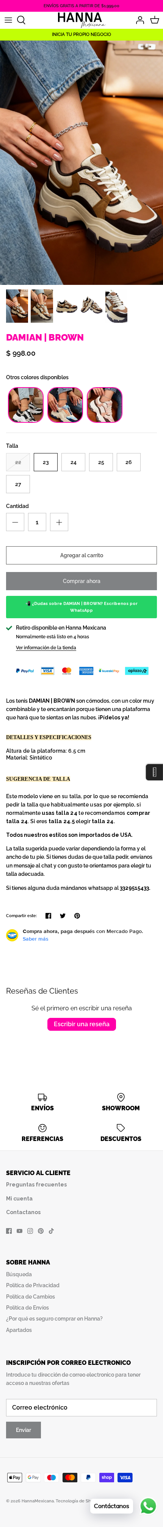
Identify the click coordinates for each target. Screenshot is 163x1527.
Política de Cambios (30, 1297)
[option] (81, 163)
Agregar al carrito (81, 555)
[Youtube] (19, 1231)
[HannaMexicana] (81, 19)
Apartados (19, 1330)
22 (18, 462)
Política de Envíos (27, 1308)
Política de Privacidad (33, 1285)
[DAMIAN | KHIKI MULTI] (65, 421)
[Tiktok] (51, 1231)
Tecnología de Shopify (78, 1501)
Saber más (36, 938)
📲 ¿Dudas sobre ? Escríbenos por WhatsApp (81, 607)
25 (101, 462)
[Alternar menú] (8, 20)
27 (18, 484)
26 (128, 462)
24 (74, 462)
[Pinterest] (41, 1231)
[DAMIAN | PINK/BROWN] (104, 421)
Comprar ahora (81, 581)
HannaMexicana (38, 1501)
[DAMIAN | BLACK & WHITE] (25, 421)
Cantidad (17, 506)
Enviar (23, 1430)
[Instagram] (30, 1231)
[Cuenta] (138, 20)
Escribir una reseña (82, 1024)
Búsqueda (19, 1274)
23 (46, 462)
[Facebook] (9, 1231)
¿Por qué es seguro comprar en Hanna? (54, 1319)
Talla (12, 446)
